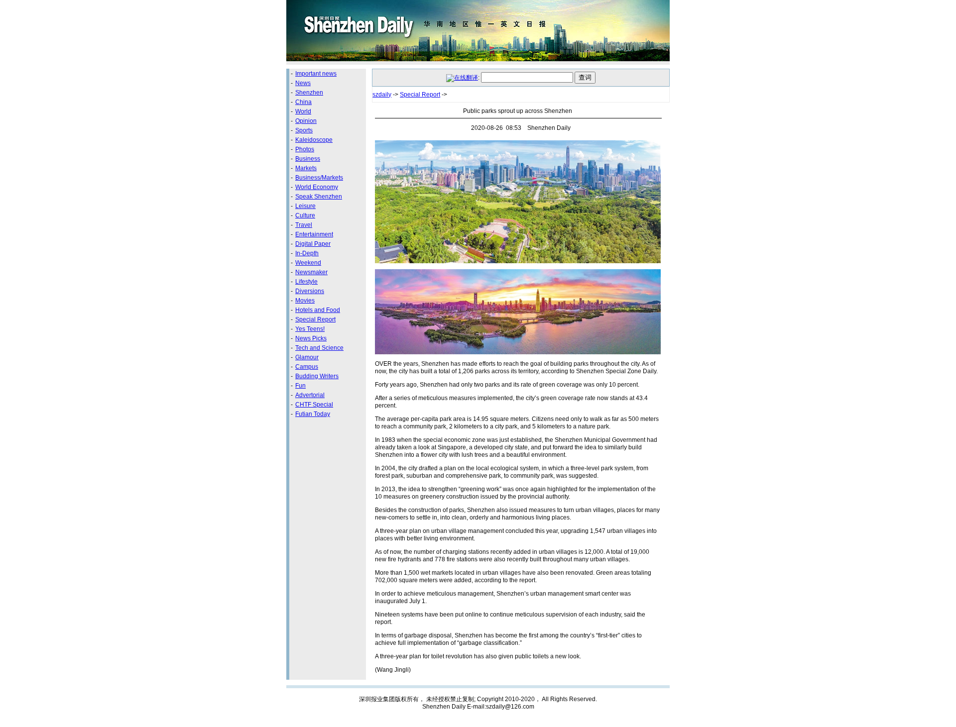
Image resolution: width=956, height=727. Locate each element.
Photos (304, 149)
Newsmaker (311, 272)
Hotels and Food (317, 310)
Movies (305, 300)
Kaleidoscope (314, 139)
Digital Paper (313, 243)
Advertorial (310, 395)
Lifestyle (306, 281)
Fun (300, 385)
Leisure (305, 206)
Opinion (306, 120)
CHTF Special (314, 404)
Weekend (308, 262)
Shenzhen (309, 92)
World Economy (316, 187)
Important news (316, 73)
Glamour (307, 357)
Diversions (309, 291)
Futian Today (312, 414)
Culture (305, 215)
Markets (306, 168)
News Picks (311, 338)
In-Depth (307, 253)
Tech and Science (319, 347)
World (303, 111)
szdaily (381, 94)
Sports (304, 130)
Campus (306, 366)
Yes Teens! (310, 328)
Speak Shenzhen (318, 196)
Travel (303, 224)
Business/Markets (319, 177)
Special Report (315, 319)
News (303, 83)
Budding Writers (317, 376)
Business (307, 158)
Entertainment (314, 234)
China (303, 102)
